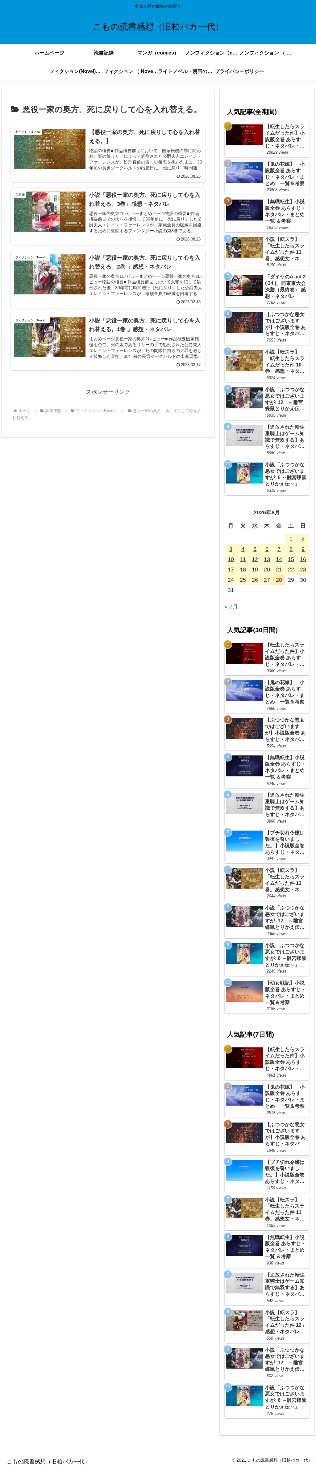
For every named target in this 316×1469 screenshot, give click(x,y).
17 (231, 569)
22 (291, 569)
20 (267, 569)
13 (267, 559)
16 (303, 559)
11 (243, 559)
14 (279, 559)
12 (255, 559)
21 (279, 569)
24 (231, 580)
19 (255, 569)
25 (243, 580)
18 (243, 569)
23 (303, 569)
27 (267, 580)
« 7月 (231, 607)
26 (255, 580)
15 (291, 559)
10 (231, 559)
